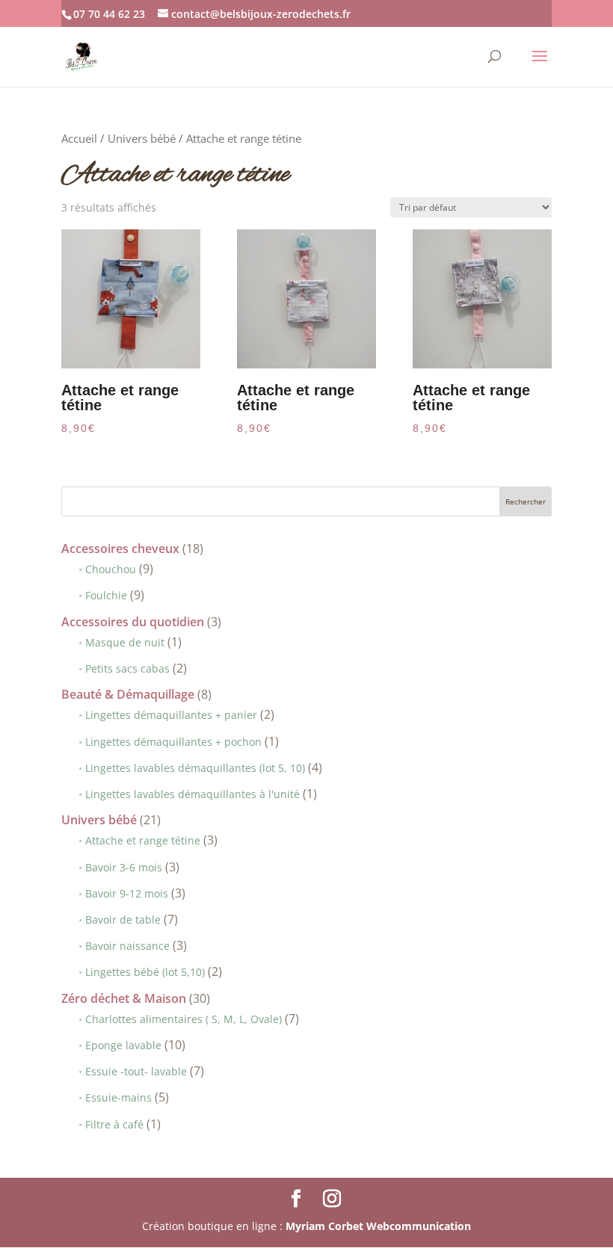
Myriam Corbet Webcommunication (377, 1226)
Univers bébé (142, 138)
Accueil (79, 138)
